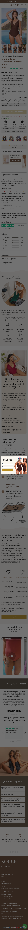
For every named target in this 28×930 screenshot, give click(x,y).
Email (2, 466)
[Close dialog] (26, 457)
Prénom (2, 463)
